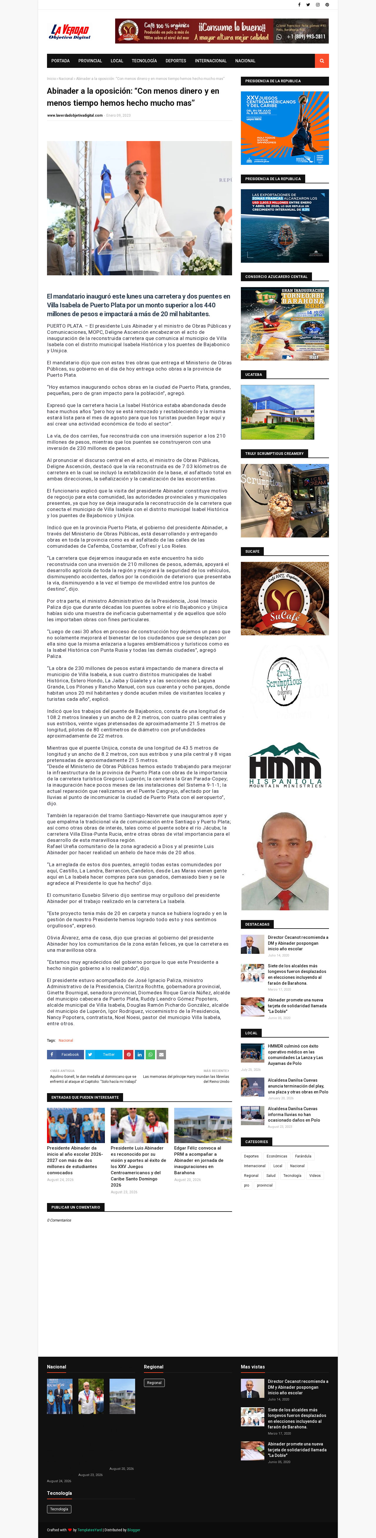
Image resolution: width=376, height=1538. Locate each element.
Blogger (133, 1530)
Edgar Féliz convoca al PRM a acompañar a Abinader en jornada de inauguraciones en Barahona (199, 1160)
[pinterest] (326, 4)
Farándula (303, 1156)
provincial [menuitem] (90, 60)
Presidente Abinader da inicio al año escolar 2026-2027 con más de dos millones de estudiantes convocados (75, 1160)
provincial (265, 1185)
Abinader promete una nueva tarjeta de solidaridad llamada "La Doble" (297, 1006)
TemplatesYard (90, 1530)
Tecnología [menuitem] (144, 60)
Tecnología (292, 1176)
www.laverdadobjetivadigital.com (75, 115)
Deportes (251, 1156)
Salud (271, 1176)
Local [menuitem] (117, 60)
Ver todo (125, 1368)
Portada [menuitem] (60, 60)
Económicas (277, 1156)
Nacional (66, 79)
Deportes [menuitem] (176, 60)
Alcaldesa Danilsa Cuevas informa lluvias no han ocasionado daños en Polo (294, 1114)
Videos (315, 1176)
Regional (251, 1176)
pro (246, 1185)
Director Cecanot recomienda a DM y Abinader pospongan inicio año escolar (298, 943)
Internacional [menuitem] (210, 60)
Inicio (51, 79)
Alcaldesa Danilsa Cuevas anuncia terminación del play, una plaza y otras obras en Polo (298, 1086)
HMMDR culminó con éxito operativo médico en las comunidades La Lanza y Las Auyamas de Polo (295, 1055)
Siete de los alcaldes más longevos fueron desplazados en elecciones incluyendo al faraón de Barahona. (297, 975)
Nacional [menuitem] (245, 60)
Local (277, 1166)
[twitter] (308, 4)
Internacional (255, 1166)
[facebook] (299, 4)
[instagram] (318, 4)
